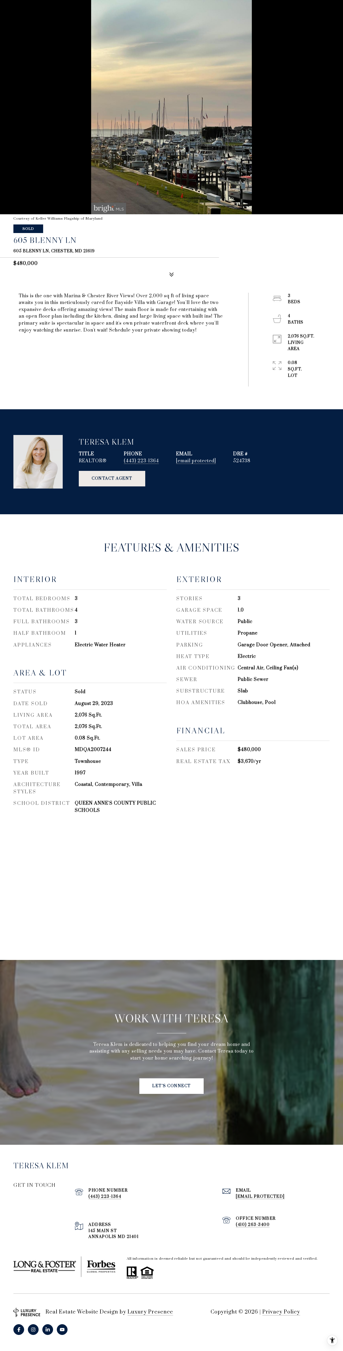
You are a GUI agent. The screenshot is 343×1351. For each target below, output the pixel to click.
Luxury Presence (150, 1312)
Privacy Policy (281, 1312)
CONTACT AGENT (112, 478)
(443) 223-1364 (141, 461)
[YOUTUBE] (62, 1329)
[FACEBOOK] (18, 1329)
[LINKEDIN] (47, 1329)
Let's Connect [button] (171, 1086)
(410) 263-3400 (253, 1224)
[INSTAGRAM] (33, 1329)
